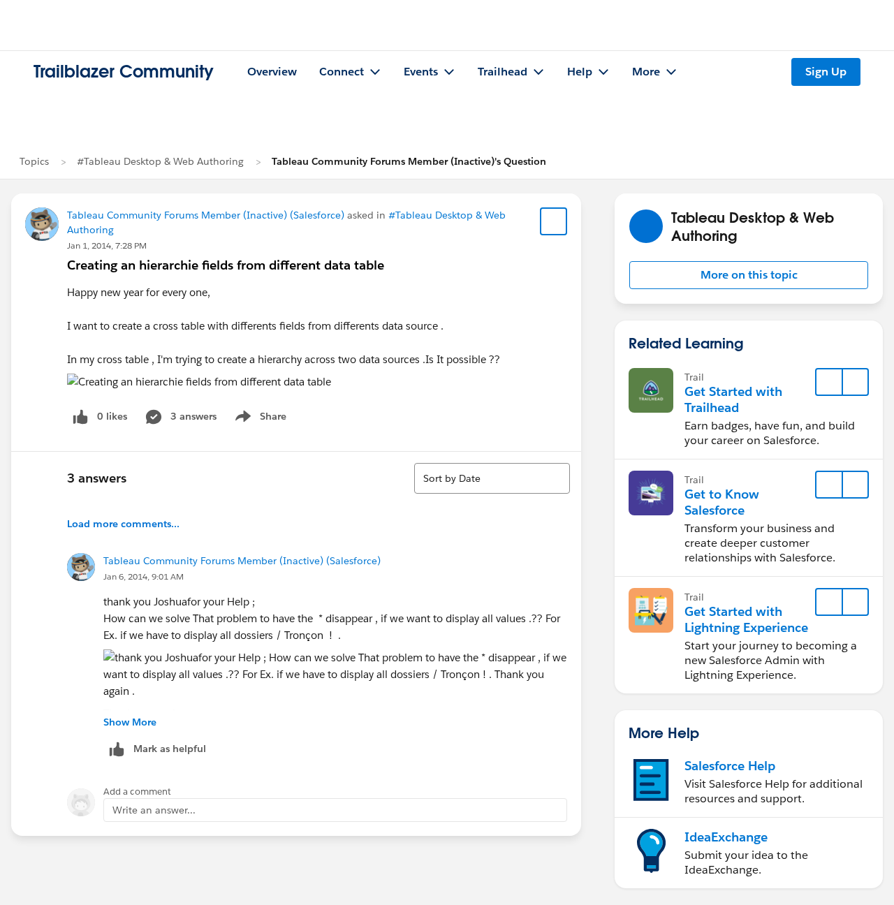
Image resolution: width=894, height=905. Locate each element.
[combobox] (492, 478)
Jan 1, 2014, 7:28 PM (107, 245)
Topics (34, 161)
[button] (748, 275)
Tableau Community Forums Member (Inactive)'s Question (409, 161)
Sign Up (826, 71)
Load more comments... (123, 523)
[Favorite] (553, 221)
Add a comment (137, 791)
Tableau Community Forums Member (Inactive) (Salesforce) (205, 215)
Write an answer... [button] (154, 810)
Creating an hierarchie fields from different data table (225, 265)
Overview (272, 71)
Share (258, 419)
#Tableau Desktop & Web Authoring (160, 161)
